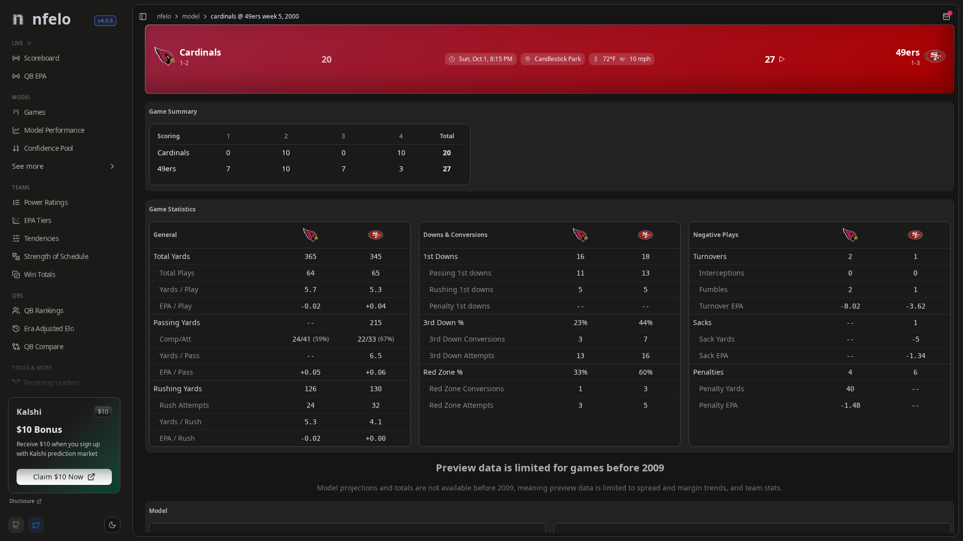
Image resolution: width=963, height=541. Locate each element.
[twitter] (36, 525)
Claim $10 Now (58, 476)
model (191, 17)
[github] (16, 525)
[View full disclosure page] (39, 501)
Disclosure (22, 500)
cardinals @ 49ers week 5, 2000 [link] (255, 17)
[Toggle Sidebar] (128, 270)
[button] (112, 525)
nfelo (164, 17)
